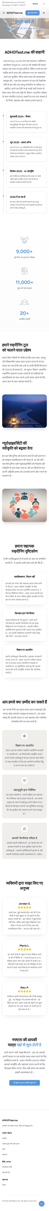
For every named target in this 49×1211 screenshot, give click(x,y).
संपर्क (4, 1185)
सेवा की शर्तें (6, 1172)
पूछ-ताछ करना (32, 13)
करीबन (4, 1138)
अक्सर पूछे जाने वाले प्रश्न (10, 1144)
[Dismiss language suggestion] (44, 4)
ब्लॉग (3, 1149)
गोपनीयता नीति (7, 1167)
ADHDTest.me (10, 1120)
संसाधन (4, 1154)
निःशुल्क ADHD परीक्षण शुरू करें (25, 1083)
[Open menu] (44, 13)
